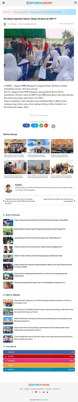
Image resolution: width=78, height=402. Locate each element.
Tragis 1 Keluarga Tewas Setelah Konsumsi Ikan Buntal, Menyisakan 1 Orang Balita (41, 220)
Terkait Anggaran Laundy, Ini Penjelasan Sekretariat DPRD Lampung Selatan (37, 156)
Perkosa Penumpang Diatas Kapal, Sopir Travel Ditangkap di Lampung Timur (39, 282)
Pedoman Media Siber (37, 389)
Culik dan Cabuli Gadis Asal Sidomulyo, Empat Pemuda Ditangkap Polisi (38, 247)
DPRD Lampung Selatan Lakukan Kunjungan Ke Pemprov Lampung (14, 155)
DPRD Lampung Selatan (66, 24)
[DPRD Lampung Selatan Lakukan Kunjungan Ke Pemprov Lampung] (15, 146)
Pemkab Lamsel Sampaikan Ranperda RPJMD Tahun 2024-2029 (60, 156)
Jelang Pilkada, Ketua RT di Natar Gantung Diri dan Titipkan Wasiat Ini (37, 238)
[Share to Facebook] (26, 125)
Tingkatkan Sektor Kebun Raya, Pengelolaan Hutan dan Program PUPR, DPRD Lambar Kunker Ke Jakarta (20, 201)
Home (21, 389)
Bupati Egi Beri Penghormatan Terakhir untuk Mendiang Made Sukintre (13, 177)
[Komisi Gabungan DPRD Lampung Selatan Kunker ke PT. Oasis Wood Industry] (62, 167)
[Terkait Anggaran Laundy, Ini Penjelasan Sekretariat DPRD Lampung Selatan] (39, 146)
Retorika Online (44, 399)
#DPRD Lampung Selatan (39, 115)
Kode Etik (49, 389)
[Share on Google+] (46, 125)
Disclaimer (56, 389)
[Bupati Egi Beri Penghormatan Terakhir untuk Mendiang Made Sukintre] (15, 167)
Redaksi (18, 185)
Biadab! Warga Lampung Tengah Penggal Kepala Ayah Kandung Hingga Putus (40, 229)
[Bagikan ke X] (34, 125)
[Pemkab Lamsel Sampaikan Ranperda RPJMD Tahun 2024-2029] (62, 146)
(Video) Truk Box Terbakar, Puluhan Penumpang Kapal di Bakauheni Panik (38, 256)
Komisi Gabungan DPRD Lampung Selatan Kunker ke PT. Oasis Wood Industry (61, 177)
